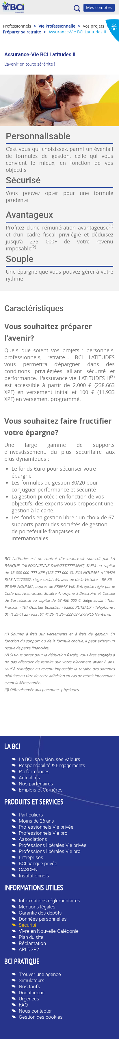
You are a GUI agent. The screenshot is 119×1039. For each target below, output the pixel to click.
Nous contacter (35, 1010)
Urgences (29, 998)
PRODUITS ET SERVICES (34, 802)
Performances (34, 771)
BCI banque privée (38, 863)
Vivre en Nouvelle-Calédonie (49, 931)
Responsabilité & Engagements (52, 765)
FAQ (23, 1004)
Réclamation (32, 943)
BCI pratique (22, 962)
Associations (33, 839)
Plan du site (31, 937)
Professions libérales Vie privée (52, 845)
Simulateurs (31, 980)
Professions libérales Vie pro (50, 851)
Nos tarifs (29, 986)
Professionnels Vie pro (43, 833)
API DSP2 (29, 949)
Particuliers (31, 814)
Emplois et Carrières (41, 789)
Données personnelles (43, 918)
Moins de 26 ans (36, 820)
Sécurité (27, 924)
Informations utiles (33, 888)
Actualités (29, 777)
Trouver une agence (40, 974)
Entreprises (31, 857)
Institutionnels (34, 875)
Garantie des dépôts (40, 912)
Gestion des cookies (41, 1016)
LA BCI (12, 747)
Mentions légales (37, 906)
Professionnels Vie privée (46, 826)
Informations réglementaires (49, 900)
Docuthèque (31, 992)
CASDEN (28, 869)
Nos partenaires (36, 783)
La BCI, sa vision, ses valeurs (49, 759)
